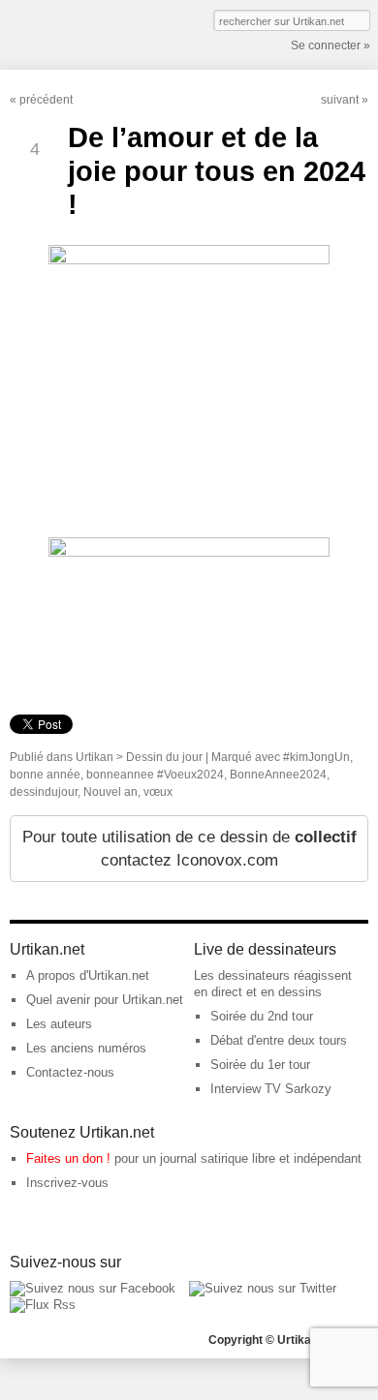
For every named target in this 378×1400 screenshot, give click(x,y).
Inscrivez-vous (67, 1182)
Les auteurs (59, 1024)
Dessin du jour (164, 757)
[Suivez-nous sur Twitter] (262, 1288)
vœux (158, 792)
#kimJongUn (316, 757)
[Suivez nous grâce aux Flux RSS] (43, 1304)
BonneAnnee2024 (278, 774)
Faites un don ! (68, 1158)
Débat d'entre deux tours (278, 1040)
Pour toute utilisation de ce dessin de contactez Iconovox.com (189, 848)
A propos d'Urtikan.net (87, 975)
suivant (340, 100)
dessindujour (44, 792)
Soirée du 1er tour (260, 1064)
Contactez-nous (70, 1072)
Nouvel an (110, 792)
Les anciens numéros (86, 1048)
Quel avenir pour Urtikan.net (104, 999)
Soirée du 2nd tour (261, 1016)
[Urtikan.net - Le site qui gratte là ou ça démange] (80, 33)
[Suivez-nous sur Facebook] (92, 1288)
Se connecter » (330, 45)
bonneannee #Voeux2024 (155, 774)
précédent (46, 100)
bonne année (45, 774)
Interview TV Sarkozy (270, 1088)
